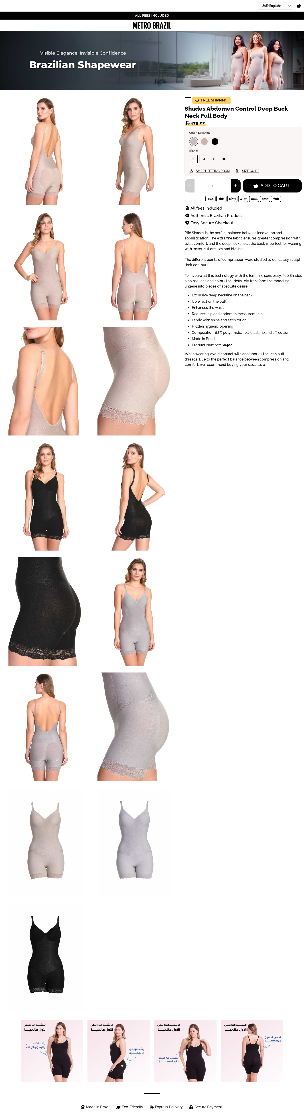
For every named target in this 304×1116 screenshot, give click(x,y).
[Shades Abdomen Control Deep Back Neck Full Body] (45, 842)
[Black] (215, 141)
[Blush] (204, 141)
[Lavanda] (193, 141)
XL (224, 159)
